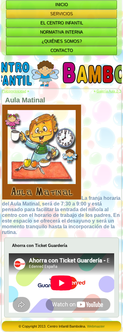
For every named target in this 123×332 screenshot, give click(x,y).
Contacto (61, 50)
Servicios (61, 13)
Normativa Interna (61, 32)
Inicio (61, 4)
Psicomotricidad (14, 91)
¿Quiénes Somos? (62, 41)
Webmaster (96, 326)
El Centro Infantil (61, 23)
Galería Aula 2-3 (109, 91)
